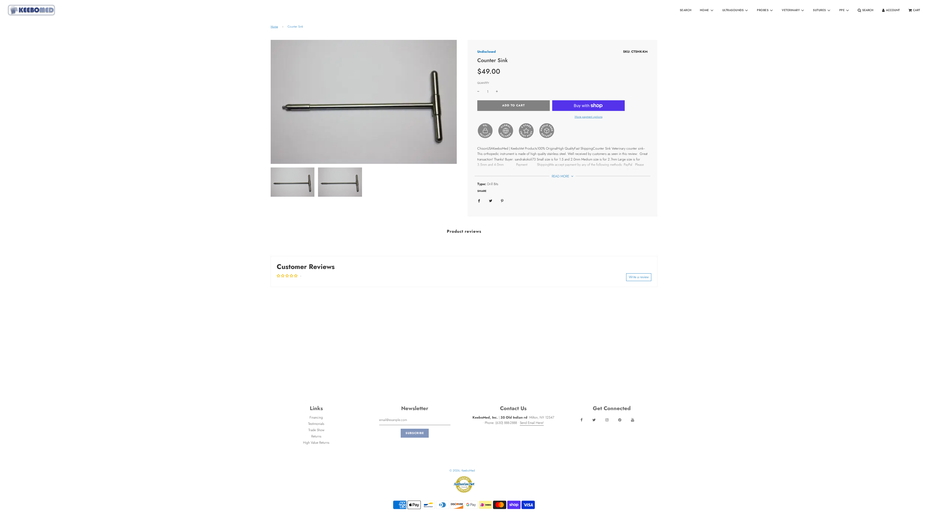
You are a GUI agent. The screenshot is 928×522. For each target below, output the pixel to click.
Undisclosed (486, 51)
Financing (316, 417)
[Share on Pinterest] (502, 200)
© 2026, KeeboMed (462, 470)
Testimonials (316, 423)
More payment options (588, 117)
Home (274, 26)
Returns (316, 436)
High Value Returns (316, 442)
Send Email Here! (532, 422)
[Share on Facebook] (479, 200)
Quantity (483, 83)
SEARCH (686, 10)
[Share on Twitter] (490, 200)
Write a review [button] (639, 277)
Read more (561, 176)
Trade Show (316, 430)
